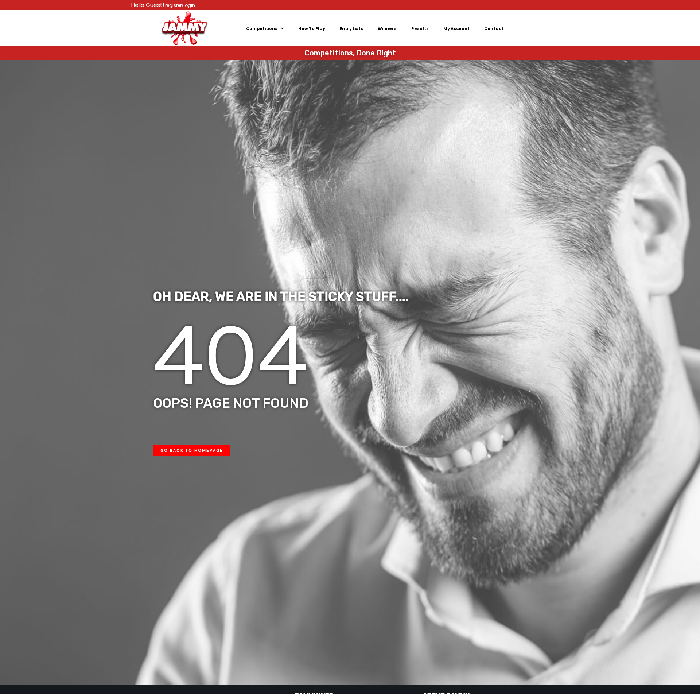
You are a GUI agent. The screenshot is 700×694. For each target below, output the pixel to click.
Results (420, 28)
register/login (179, 5)
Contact (493, 28)
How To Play (311, 28)
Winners (387, 28)
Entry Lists (351, 28)
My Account (456, 28)
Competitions (261, 28)
